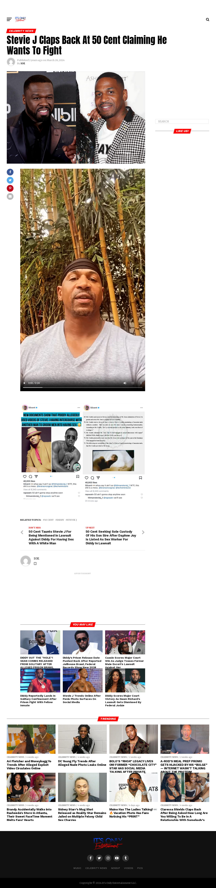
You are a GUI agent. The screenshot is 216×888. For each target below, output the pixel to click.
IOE (23, 63)
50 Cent (49, 520)
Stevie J (72, 520)
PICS (140, 868)
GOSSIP (115, 868)
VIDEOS (128, 868)
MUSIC (77, 868)
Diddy (60, 520)
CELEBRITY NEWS (96, 868)
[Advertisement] (108, 7)
